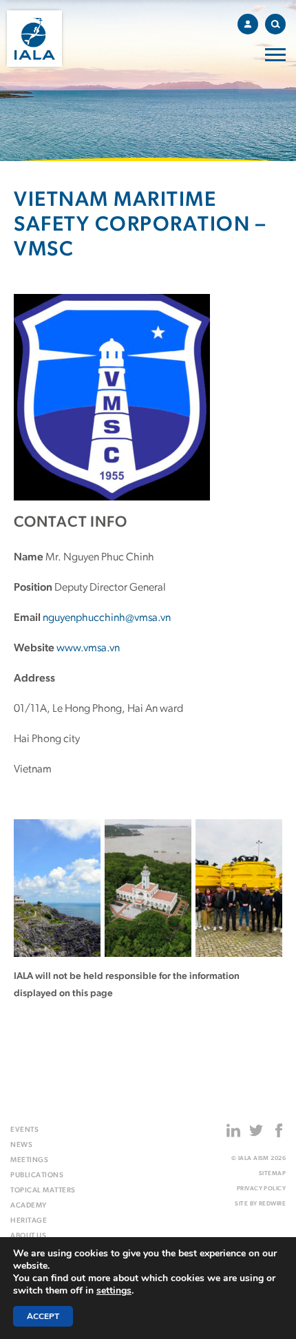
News (21, 1145)
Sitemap (272, 1173)
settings (113, 1291)
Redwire (272, 1204)
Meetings (29, 1160)
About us (28, 1236)
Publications (36, 1175)
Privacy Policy (261, 1188)
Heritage (28, 1221)
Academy (28, 1206)
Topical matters (43, 1190)
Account (247, 24)
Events (24, 1130)
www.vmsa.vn (88, 648)
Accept (43, 1316)
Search (275, 24)
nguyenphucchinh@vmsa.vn (107, 618)
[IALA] (34, 38)
